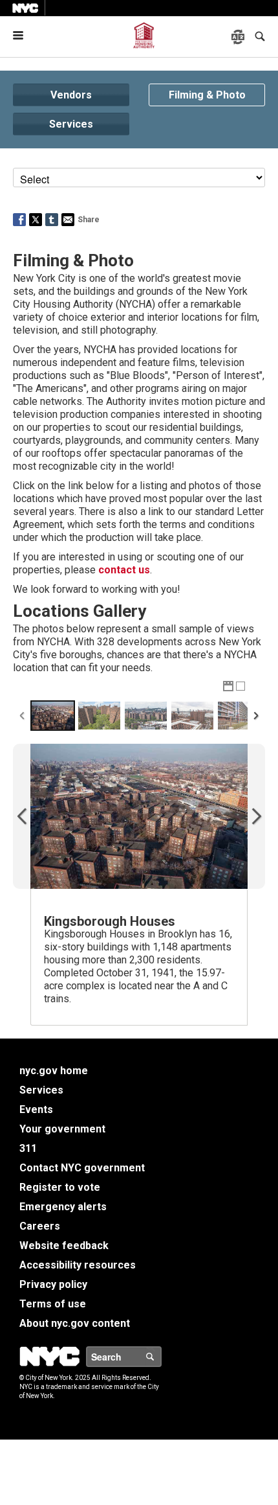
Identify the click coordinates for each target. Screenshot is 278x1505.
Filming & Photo (207, 95)
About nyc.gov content (74, 1323)
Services (71, 124)
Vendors (71, 95)
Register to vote (59, 1187)
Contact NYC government (82, 1168)
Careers (39, 1226)
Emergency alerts (63, 1207)
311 (28, 1148)
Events (36, 1109)
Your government (62, 1129)
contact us (124, 570)
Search (161, 1356)
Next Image (256, 816)
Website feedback (64, 1245)
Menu (23, 35)
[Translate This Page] (239, 37)
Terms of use (52, 1304)
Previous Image (22, 816)
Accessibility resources (77, 1265)
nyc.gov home (53, 1070)
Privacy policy (53, 1284)
